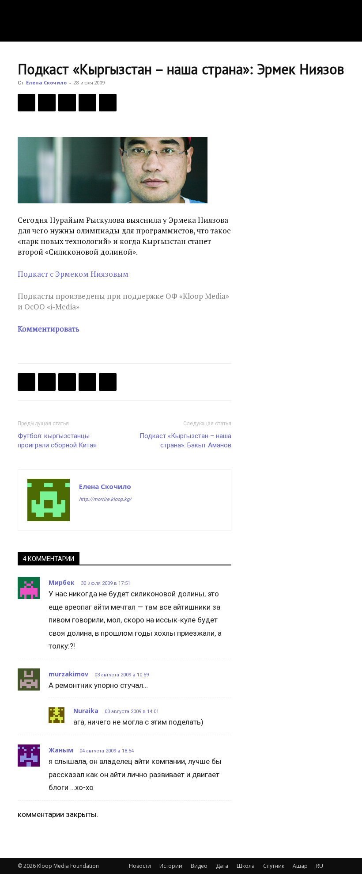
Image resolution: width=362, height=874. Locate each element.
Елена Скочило (46, 82)
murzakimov (68, 674)
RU (319, 866)
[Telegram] (87, 102)
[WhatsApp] (108, 102)
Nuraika (85, 710)
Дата (222, 866)
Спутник (273, 866)
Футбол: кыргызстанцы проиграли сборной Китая (57, 440)
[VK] (67, 102)
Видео (199, 866)
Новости (140, 866)
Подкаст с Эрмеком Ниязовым (73, 274)
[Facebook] (26, 102)
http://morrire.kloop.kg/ (105, 499)
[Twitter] (47, 102)
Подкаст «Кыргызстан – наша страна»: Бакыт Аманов (185, 440)
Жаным (61, 750)
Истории (170, 866)
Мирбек (62, 582)
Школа (246, 866)
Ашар (300, 866)
